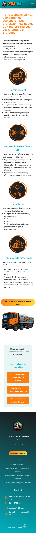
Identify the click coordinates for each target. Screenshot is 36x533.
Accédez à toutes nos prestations (18, 365)
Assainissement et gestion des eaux (18, 400)
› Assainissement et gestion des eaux (18, 482)
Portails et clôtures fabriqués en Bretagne (18, 389)
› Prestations (18, 460)
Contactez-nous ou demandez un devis (18, 302)
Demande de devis (18, 453)
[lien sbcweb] (25, 527)
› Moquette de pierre (18, 464)
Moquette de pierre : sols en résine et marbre (18, 377)
